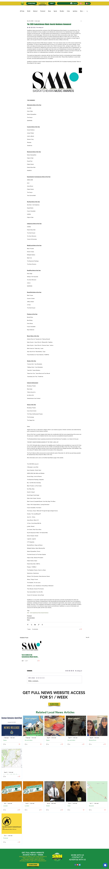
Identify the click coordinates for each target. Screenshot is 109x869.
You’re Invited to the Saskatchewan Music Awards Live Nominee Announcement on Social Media (30, 656)
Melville (48, 805)
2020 (28, 612)
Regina (5, 740)
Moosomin (91, 805)
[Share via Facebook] (27, 624)
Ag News (75, 11)
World (28, 11)
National (35, 11)
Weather (62, 11)
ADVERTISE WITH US (77, 860)
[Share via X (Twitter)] (31, 624)
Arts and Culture (31, 617)
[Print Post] (42, 624)
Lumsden (5, 805)
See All (87, 637)
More (81, 11)
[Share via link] (38, 624)
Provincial (42, 11)
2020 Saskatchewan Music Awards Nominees (39, 612)
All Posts (22, 11)
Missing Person (92, 740)
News (49, 11)
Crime (68, 11)
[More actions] (81, 21)
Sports (55, 11)
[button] (87, 11)
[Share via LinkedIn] (35, 624)
